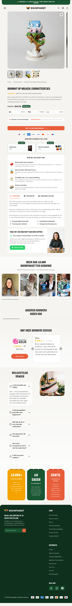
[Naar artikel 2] (19, 74)
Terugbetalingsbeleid (55, 556)
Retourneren (52, 563)
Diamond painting (54, 525)
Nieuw (51, 522)
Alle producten (17, 82)
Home (9, 82)
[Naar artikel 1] (11, 74)
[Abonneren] (24, 530)
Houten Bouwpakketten (56, 529)
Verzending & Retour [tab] (47, 196)
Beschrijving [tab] (16, 196)
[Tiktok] (51, 588)
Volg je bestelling (54, 553)
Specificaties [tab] (30, 196)
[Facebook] (62, 588)
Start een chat (18, 247)
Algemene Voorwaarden (56, 560)
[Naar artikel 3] (28, 74)
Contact (51, 570)
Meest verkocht (53, 518)
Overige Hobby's (54, 536)
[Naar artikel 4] (36, 74)
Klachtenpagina (53, 574)
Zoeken (51, 550)
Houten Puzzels (53, 532)
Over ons (51, 567)
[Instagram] (57, 588)
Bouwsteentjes (53, 515)
